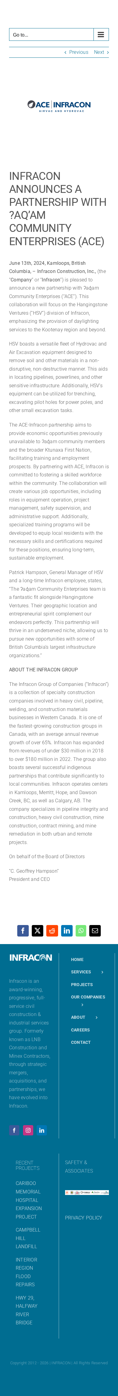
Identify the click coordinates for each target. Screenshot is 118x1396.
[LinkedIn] (42, 1130)
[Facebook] (14, 1130)
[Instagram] (28, 1130)
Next (99, 52)
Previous (78, 52)
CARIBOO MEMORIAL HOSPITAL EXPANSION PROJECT (29, 1199)
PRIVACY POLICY (83, 1218)
